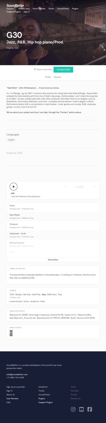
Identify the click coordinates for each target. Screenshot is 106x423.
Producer (14, 224)
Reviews (57, 77)
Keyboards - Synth (18, 233)
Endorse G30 (14, 153)
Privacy (74, 395)
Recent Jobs (24, 9)
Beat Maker (15, 215)
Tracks (51, 9)
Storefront (43, 387)
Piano (12, 205)
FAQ (8, 402)
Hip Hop (26, 294)
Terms (73, 387)
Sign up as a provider (15, 387)
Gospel (18, 294)
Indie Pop (36, 294)
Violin (12, 252)
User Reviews (12, 398)
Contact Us (76, 398)
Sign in (27, 12)
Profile (48, 77)
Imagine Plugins (13, 12)
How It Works (39, 9)
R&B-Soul (51, 294)
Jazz (44, 294)
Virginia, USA (12, 48)
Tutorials (74, 391)
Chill (12, 294)
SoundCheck (63, 9)
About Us (10, 395)
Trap (60, 294)
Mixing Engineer (17, 243)
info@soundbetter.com (17, 374)
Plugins (75, 9)
